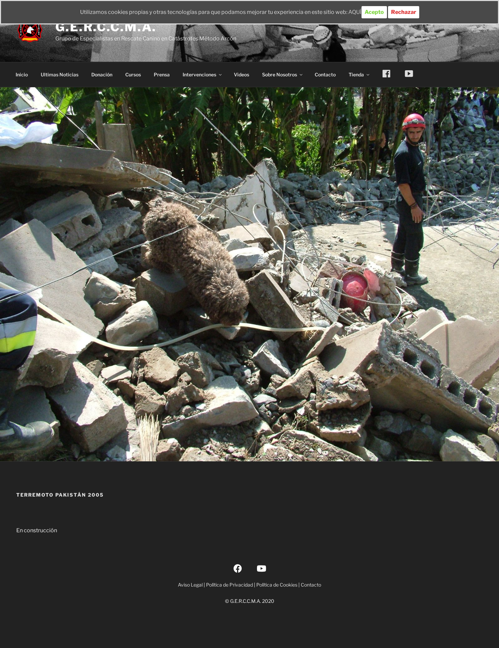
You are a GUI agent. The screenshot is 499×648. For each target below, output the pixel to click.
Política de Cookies (276, 585)
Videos (241, 74)
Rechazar (403, 12)
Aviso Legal (190, 585)
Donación (101, 74)
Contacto (325, 74)
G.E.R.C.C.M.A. (105, 26)
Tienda (356, 74)
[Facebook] (237, 568)
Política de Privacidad (229, 585)
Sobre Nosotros (279, 74)
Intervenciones (199, 74)
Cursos (133, 74)
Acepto (374, 12)
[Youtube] (261, 568)
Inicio (22, 74)
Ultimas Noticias (59, 74)
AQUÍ (355, 12)
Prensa (162, 74)
